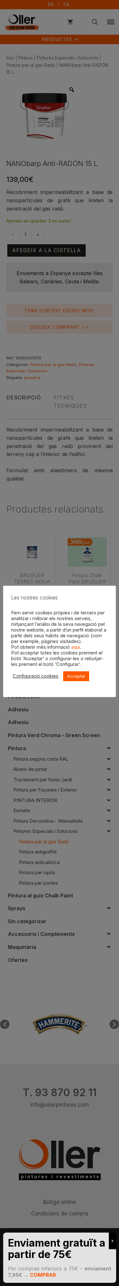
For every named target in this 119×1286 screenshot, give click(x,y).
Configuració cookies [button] (35, 676)
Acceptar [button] (76, 676)
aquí (75, 647)
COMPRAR (43, 1275)
